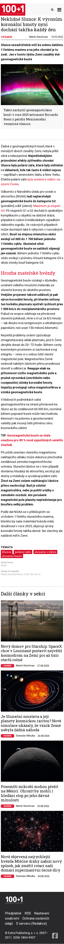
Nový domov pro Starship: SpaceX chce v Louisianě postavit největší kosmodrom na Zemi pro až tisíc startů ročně (31, 653)
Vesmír (7, 666)
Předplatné (13, 913)
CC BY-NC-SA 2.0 (31, 574)
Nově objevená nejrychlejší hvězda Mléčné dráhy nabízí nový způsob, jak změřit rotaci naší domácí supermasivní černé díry (31, 864)
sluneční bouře (12, 556)
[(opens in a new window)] (55, 925)
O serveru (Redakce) (31, 923)
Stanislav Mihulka (25, 735)
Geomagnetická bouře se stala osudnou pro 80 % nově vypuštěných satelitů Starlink (32, 440)
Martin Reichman (38, 36)
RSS (28, 913)
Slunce (6, 552)
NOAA (4, 565)
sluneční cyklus (45, 552)
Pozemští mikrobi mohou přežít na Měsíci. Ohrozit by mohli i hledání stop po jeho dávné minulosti (29, 793)
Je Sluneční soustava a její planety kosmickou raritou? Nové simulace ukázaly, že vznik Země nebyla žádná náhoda (31, 723)
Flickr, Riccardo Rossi (11, 574)
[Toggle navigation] (59, 9)
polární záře (23, 552)
